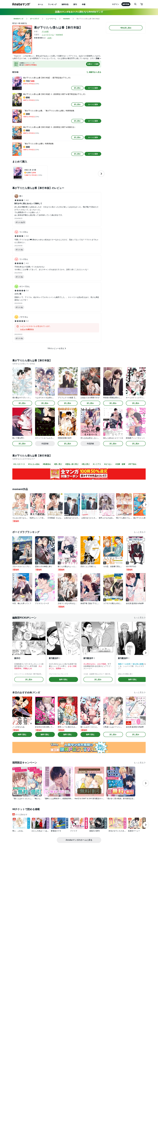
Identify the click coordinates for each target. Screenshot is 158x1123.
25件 (49, 38)
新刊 (75, 4)
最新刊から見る (95, 72)
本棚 (83, 4)
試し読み (77, 88)
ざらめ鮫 (45, 31)
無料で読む (63, 679)
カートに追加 (93, 88)
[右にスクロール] (101, 174)
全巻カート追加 (93, 64)
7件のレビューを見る (55, 348)
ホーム (40, 4)
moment (59, 34)
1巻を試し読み (125, 28)
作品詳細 (44, 443)
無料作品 (65, 4)
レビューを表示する (27, 329)
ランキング (52, 4)
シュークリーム (48, 34)
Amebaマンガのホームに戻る (79, 840)
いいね (21, 222)
